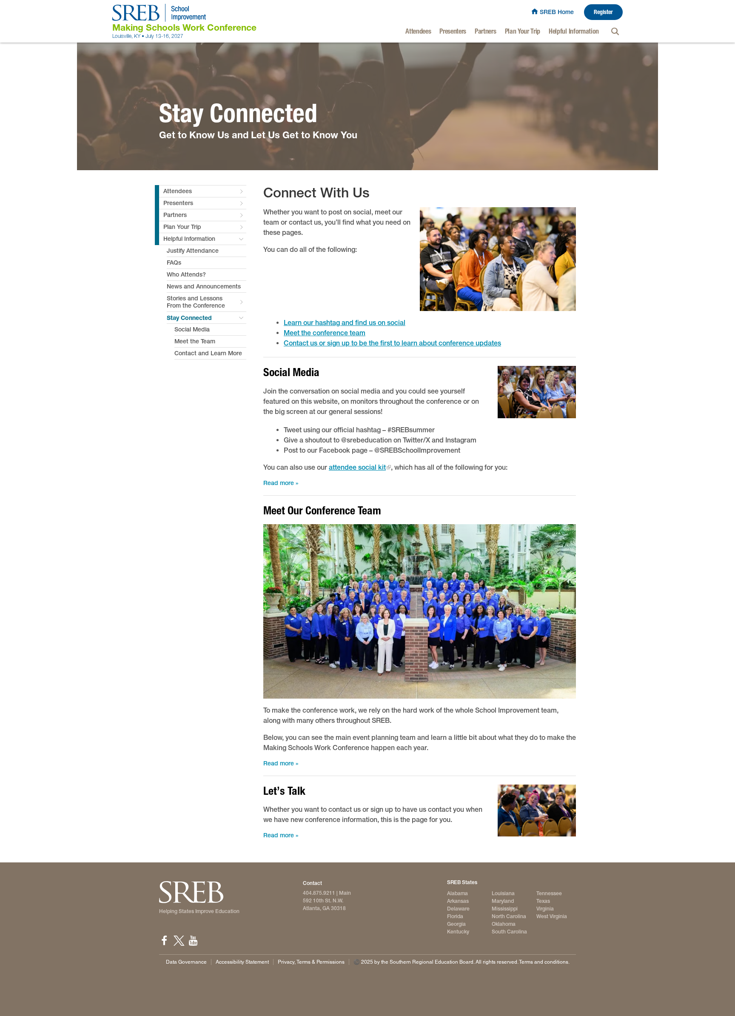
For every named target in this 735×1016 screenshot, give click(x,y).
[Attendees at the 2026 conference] (537, 392)
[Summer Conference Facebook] (164, 941)
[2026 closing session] (498, 259)
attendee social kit (357, 467)
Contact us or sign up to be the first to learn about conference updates (392, 343)
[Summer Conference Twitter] (179, 941)
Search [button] (615, 31)
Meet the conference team (324, 333)
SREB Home (557, 12)
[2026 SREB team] (419, 611)
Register (603, 12)
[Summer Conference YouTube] (193, 941)
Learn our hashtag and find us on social (344, 323)
